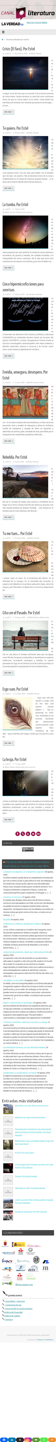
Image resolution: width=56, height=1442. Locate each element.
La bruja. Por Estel (14, 759)
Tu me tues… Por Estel (17, 533)
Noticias (30, 22)
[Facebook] (17, 834)
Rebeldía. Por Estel (15, 457)
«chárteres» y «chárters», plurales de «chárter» (22, 924)
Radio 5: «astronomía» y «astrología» (18, 1003)
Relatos (19, 212)
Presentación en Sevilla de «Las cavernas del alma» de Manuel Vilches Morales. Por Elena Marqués (33, 1132)
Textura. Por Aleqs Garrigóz (26, 1176)
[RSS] (28, 834)
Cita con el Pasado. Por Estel (21, 613)
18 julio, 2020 (19, 209)
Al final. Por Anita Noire (24, 1153)
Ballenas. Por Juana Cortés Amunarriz (30, 1117)
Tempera (40, 1340)
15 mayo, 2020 (20, 694)
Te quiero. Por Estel (15, 128)
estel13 (8, 54)
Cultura (37, 22)
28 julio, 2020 (19, 133)
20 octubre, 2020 (21, 54)
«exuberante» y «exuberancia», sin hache (20, 1073)
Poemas (38, 54)
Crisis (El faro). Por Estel (19, 49)
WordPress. (49, 1340)
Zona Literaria (27, 212)
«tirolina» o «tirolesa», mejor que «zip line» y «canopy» (25, 1022)
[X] (23, 834)
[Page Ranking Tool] (24, 1285)
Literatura (32, 294)
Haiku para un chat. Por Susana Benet (30, 1188)
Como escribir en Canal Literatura (18, 1309)
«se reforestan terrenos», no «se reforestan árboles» (24, 1047)
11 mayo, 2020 (20, 764)
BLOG (33, 54)
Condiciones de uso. (13, 1305)
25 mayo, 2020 (20, 538)
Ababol (44, 22)
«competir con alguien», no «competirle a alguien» (24, 872)
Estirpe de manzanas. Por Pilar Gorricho (31, 1212)
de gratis (6, 919)
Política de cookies (12, 1316)
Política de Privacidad (13, 1312)
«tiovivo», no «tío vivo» (12, 897)
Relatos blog (44, 617)
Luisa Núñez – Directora (15, 1301)
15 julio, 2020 (19, 382)
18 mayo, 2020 (20, 617)
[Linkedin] (38, 834)
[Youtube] (33, 834)
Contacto (9, 1320)
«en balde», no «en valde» (13, 980)
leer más (8, 112)
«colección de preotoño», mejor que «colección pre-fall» (26, 952)
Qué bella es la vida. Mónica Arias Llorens (31, 1106)
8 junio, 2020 (19, 462)
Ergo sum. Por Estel (15, 689)
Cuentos (12, 212)
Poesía (41, 382)
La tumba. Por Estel (15, 204)
